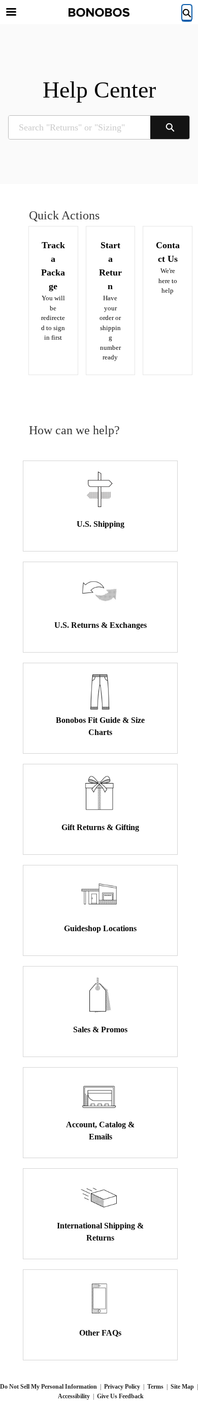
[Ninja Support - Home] (99, 12)
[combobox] (79, 127)
